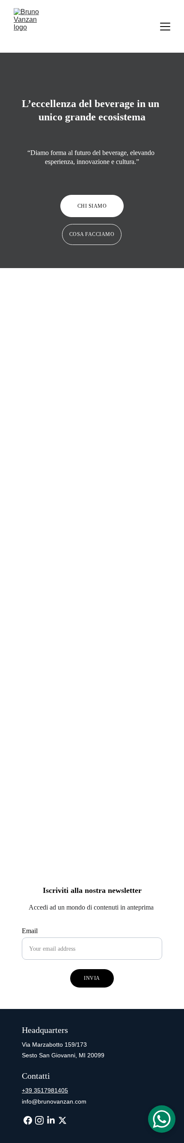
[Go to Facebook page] (28, 1120)
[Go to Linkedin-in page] (51, 1120)
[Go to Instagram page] (39, 1120)
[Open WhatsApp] (161, 1119)
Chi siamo (92, 206)
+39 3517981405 (45, 1090)
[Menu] (165, 26)
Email (30, 930)
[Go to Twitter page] (62, 1120)
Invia (92, 978)
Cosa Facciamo (91, 234)
